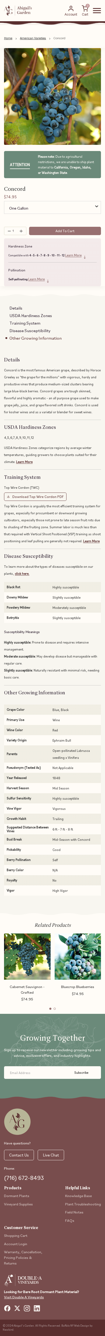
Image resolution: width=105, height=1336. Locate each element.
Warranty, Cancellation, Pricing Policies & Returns (23, 1257)
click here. (22, 573)
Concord (59, 38)
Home (8, 38)
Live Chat (51, 1155)
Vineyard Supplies (18, 1203)
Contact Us (19, 1155)
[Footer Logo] (17, 1121)
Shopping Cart (15, 1235)
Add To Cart (65, 230)
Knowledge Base (78, 1195)
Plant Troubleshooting (83, 1203)
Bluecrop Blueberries (77, 986)
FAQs (69, 1220)
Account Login (15, 1243)
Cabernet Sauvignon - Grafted (27, 989)
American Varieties (33, 38)
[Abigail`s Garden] (18, 10)
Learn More (73, 255)
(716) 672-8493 (24, 1178)
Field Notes (74, 1212)
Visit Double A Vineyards (24, 1296)
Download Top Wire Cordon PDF (38, 496)
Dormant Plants (16, 1195)
